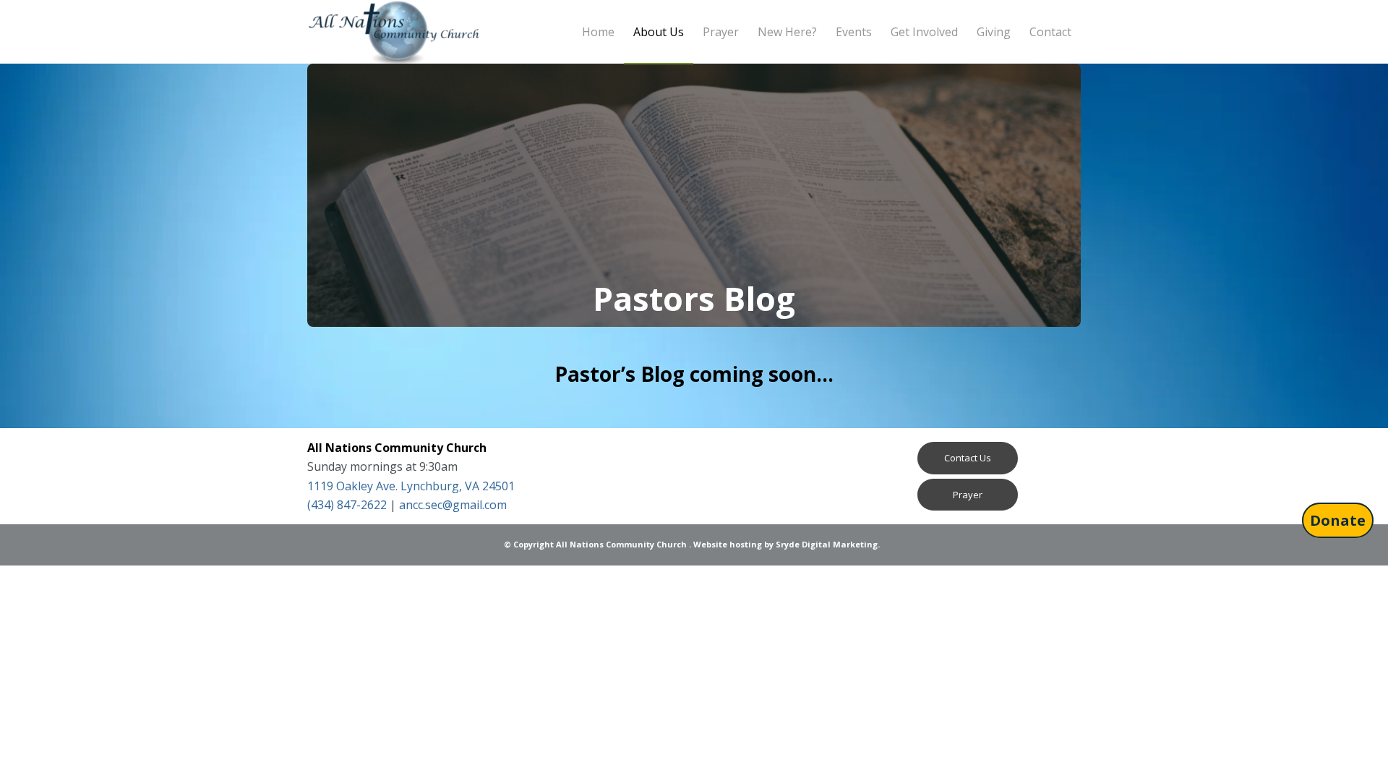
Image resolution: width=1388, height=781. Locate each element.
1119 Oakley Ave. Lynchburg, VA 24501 (411, 486)
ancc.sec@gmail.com (453, 505)
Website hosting (727, 544)
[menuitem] (598, 32)
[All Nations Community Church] (394, 32)
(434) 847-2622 (347, 505)
